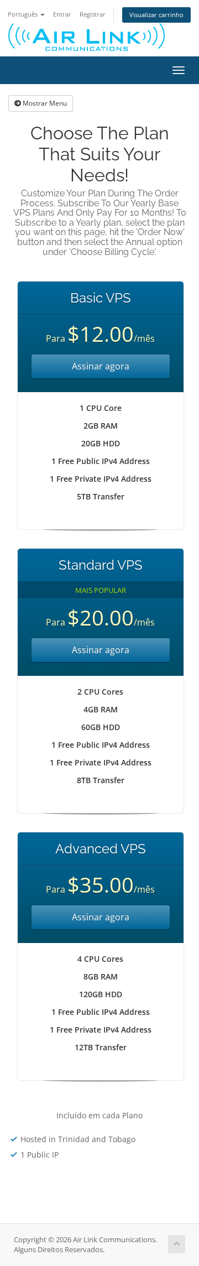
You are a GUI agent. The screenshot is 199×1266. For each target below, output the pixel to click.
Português (23, 14)
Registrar (93, 14)
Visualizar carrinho (156, 15)
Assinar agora (100, 366)
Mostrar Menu (44, 103)
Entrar (62, 14)
